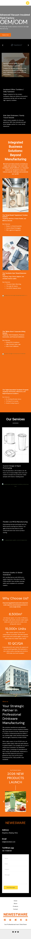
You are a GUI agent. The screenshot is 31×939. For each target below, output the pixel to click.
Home (15, 901)
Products (15, 906)
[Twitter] (15, 932)
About (15, 903)
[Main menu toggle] (27, 3)
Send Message (11, 887)
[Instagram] (18, 932)
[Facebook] (13, 932)
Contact (15, 909)
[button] (3, 45)
